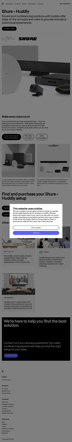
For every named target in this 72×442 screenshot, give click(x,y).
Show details (36, 227)
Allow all (36, 233)
